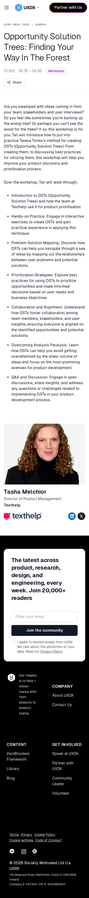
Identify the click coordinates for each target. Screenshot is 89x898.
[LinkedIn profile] (72, 516)
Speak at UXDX (65, 753)
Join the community (44, 630)
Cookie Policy (44, 834)
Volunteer (60, 793)
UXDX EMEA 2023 (17, 24)
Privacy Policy (51, 651)
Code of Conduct (48, 840)
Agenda (41, 24)
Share (17, 82)
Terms (14, 834)
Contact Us (62, 705)
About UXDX (63, 695)
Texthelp (12, 505)
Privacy (26, 834)
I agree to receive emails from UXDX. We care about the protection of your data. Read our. (46, 646)
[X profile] (81, 516)
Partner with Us (68, 7)
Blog (11, 778)
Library (13, 768)
